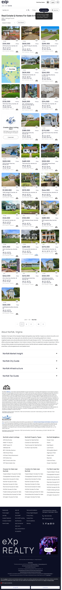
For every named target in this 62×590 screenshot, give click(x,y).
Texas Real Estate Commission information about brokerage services (30, 570)
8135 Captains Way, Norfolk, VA (49, 220)
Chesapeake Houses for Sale (11, 476)
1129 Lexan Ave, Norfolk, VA (29, 163)
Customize (45, 587)
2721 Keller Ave (7, 458)
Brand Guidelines (31, 520)
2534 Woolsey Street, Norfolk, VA (30, 220)
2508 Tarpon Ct (7, 445)
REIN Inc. (9, 391)
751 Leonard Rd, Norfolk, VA (29, 249)
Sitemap (29, 523)
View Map (12, 69)
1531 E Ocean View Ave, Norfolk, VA (9, 164)
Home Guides (5, 523)
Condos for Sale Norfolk (32, 442)
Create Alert (11, 137)
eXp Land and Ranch (20, 528)
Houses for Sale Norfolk (32, 440)
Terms (45, 580)
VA (29, 320)
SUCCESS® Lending (19, 518)
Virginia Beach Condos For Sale (34, 474)
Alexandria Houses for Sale (11, 479)
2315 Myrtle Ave (7, 440)
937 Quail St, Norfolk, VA (9, 220)
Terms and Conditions (32, 510)
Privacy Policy (30, 515)
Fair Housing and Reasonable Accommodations (30, 565)
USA (25, 320)
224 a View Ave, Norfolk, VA (10, 278)
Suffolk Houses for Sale (10, 489)
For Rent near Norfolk (31, 447)
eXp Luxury (17, 526)
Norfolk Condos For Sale (32, 481)
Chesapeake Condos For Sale (33, 476)
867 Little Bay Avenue (9, 450)
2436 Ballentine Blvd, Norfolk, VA (10, 307)
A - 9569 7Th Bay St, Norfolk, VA (29, 46)
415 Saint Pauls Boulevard (10, 455)
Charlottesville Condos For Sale (34, 494)
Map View (56, 10)
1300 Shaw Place (8, 453)
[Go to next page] (43, 324)
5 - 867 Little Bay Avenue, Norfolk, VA (48, 75)
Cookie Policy (30, 518)
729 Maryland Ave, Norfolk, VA (50, 192)
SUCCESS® (17, 515)
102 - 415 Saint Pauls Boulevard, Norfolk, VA (28, 104)
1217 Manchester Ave (9, 463)
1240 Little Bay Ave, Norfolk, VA (10, 249)
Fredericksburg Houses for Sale (12, 492)
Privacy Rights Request (32, 512)
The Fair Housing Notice (48, 573)
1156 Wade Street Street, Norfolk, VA (48, 164)
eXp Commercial (19, 523)
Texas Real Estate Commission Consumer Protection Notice (30, 572)
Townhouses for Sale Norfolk (33, 445)
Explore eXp (5, 510)
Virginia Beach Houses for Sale (12, 474)
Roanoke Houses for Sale (10, 484)
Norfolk (34, 320)
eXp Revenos (18, 520)
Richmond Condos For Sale (33, 487)
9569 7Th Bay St (8, 442)
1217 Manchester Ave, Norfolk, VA (50, 133)
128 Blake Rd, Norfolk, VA (28, 75)
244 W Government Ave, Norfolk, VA (28, 278)
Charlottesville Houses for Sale (12, 494)
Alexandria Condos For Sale (33, 479)
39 (38, 324)
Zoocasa (17, 512)
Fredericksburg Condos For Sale (34, 492)
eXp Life (17, 510)
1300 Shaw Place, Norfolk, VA (10, 104)
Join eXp (4, 515)
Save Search (21, 22)
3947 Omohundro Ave (9, 460)
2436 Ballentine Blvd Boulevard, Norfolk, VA (48, 278)
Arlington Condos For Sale (32, 497)
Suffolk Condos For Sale (32, 489)
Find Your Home (40, 2)
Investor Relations (6, 518)
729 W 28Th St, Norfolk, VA (49, 249)
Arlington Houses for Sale (10, 497)
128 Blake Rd (6, 447)
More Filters (45, 10)
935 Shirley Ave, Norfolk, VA (29, 192)
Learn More (48, 575)
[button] (30, 353)
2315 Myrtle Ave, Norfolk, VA (10, 46)
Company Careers (6, 520)
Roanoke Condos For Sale (32, 484)
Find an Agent (5, 512)
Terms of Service (42, 564)
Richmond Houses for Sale (10, 487)
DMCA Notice (30, 562)
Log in (52, 2)
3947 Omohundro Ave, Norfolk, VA (28, 133)
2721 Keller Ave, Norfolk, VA (49, 104)
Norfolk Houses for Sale (10, 481)
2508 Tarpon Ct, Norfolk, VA (49, 46)
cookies (5, 579)
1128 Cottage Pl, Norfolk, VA (10, 192)
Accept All (15, 587)
